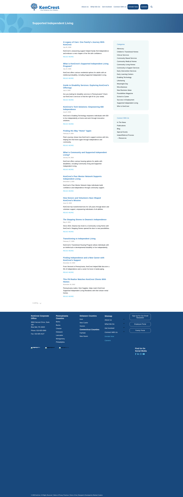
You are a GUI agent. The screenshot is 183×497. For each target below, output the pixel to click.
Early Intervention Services (126, 71)
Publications (121, 126)
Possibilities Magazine (125, 93)
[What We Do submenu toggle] (124, 323)
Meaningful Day (122, 84)
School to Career (123, 96)
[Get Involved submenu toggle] (124, 328)
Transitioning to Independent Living (79, 239)
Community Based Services (127, 58)
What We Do (95, 7)
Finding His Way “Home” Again (77, 131)
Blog (118, 129)
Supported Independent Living (127, 103)
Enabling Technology (124, 77)
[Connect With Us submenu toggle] (124, 332)
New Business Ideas (124, 90)
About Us (85, 7)
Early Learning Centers (125, 74)
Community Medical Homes (127, 61)
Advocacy (120, 49)
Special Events (122, 132)
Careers (144, 7)
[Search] (151, 7)
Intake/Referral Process (125, 135)
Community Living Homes (126, 65)
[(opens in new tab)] (36, 419)
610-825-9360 (41, 330)
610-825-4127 (39, 334)
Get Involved (107, 7)
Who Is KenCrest (123, 106)
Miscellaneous (122, 87)
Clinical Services (123, 55)
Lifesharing (121, 81)
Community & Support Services (128, 68)
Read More (68, 57)
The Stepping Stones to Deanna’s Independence (84, 219)
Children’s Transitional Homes (127, 52)
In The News (121, 122)
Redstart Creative (98, 495)
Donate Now (133, 7)
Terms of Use (73, 495)
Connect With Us (120, 7)
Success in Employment (125, 100)
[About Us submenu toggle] (124, 319)
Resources (122, 138)
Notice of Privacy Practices (61, 495)
